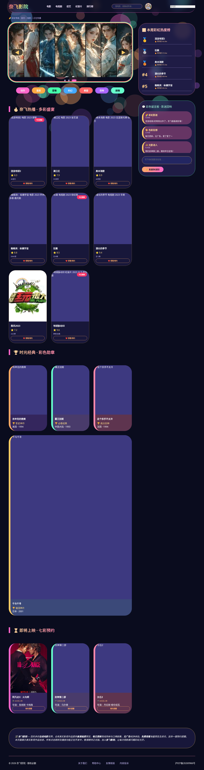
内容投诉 (124, 763)
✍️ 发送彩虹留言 (153, 170)
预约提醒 (28, 709)
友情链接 (110, 763)
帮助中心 (96, 763)
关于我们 (82, 763)
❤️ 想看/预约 (28, 184)
